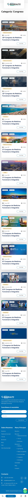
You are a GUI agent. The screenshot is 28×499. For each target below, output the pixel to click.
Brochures (3, 439)
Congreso (5, 22)
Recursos (17, 434)
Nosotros (3, 431)
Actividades (17, 462)
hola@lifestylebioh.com (9, 480)
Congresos (20, 457)
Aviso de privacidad (5, 448)
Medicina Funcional (7, 32)
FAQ (2, 445)
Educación (17, 444)
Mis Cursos (10, 496)
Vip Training (20, 448)
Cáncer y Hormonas (7, 368)
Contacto (17, 468)
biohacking (5, 312)
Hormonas (5, 116)
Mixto (12, 22)
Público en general (21, 451)
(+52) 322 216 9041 (8, 477)
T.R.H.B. (3, 436)
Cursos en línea (21, 454)
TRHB (5, 172)
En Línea (12, 106)
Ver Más (21, 43)
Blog (2, 442)
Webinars (19, 446)
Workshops (20, 460)
